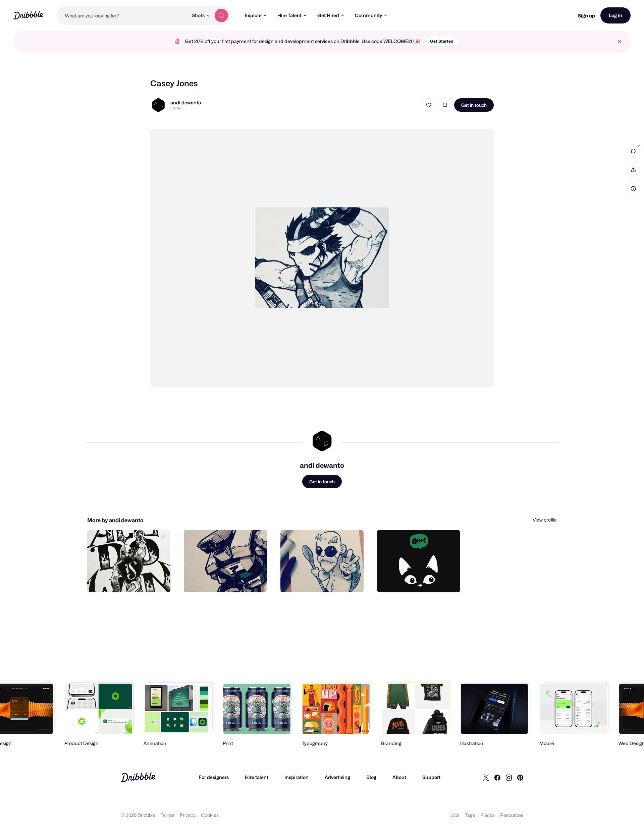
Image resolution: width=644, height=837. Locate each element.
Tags (470, 815)
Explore (253, 15)
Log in (615, 15)
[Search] (221, 15)
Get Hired (328, 15)
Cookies (210, 815)
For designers (214, 777)
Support (431, 777)
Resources (511, 815)
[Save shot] (444, 105)
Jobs (455, 815)
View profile (545, 520)
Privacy (188, 815)
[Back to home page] (28, 15)
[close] (619, 41)
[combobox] (122, 15)
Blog (371, 777)
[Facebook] (497, 777)
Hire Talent (289, 15)
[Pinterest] (520, 777)
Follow (175, 108)
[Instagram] (509, 777)
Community (368, 15)
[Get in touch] (131, 580)
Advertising (337, 777)
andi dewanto (185, 102)
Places (487, 815)
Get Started (441, 41)
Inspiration (296, 777)
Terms (167, 815)
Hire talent (256, 777)
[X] (486, 777)
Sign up (586, 15)
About (399, 777)
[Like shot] (428, 105)
